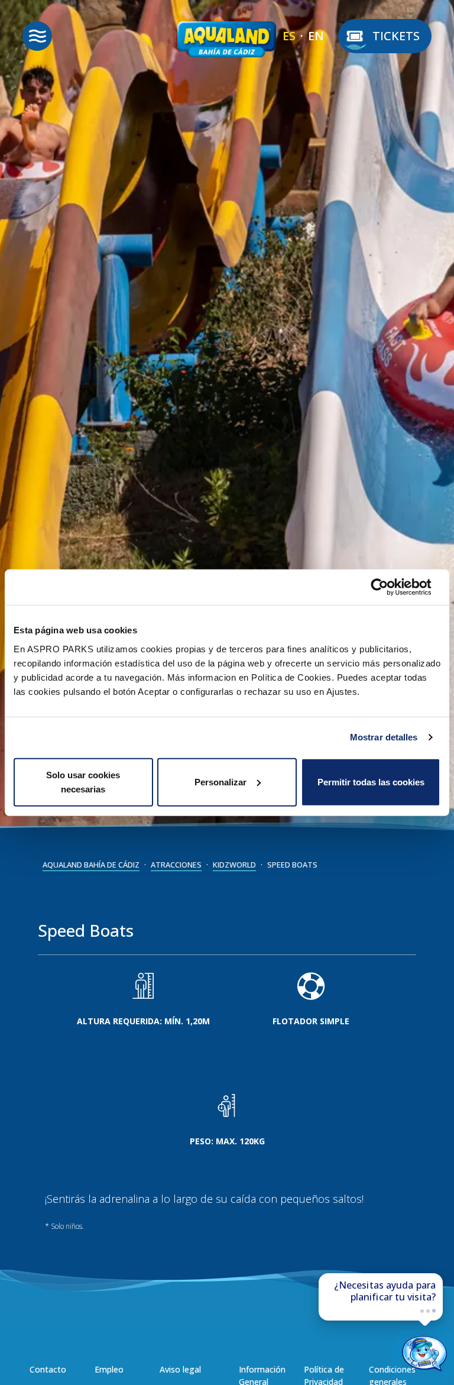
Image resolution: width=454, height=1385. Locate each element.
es (289, 36)
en (316, 36)
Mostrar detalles (384, 737)
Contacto (48, 1369)
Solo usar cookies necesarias (83, 781)
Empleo (109, 1369)
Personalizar (220, 781)
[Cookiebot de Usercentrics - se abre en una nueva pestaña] (388, 587)
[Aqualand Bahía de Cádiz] (227, 42)
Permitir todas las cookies (370, 781)
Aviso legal (180, 1369)
